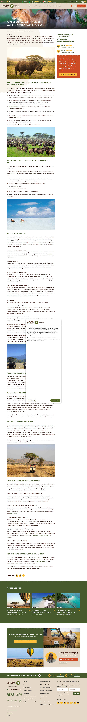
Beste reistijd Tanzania (45, 693)
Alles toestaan (55, 400)
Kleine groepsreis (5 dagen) (30, 699)
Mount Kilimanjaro (14, 106)
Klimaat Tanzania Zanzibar (46, 690)
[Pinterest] (75, 703)
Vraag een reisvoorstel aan (68, 74)
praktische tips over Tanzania (40, 535)
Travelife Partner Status (45, 701)
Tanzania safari (26, 416)
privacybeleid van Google (38, 340)
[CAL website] (12, 700)
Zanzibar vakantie (41, 561)
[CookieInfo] (35, 322)
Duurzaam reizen (44, 699)
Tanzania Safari (27, 684)
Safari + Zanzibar (27, 687)
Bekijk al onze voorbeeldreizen (30, 701)
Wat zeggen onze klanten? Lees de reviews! (22, 675)
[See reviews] (68, 49)
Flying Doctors (43, 696)
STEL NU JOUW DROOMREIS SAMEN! (25, 641)
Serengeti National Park (25, 95)
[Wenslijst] (71, 6)
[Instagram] (68, 703)
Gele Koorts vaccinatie (45, 687)
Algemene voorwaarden (12, 709)
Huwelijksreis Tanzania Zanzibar (31, 696)
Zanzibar (49, 5)
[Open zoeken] (75, 6)
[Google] (65, 703)
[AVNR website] (15, 700)
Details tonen (30, 400)
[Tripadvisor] (61, 703)
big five (16, 186)
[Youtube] (58, 703)
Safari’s (36, 5)
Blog (66, 1)
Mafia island (13, 513)
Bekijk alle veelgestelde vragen (47, 704)
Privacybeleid (9, 712)
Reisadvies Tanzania (44, 684)
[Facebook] (71, 703)
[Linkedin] (78, 703)
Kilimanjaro (42, 5)
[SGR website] (8, 700)
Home (8, 31)
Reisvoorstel (81, 5)
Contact (8, 715)
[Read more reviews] (39, 2)
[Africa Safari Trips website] (10, 694)
